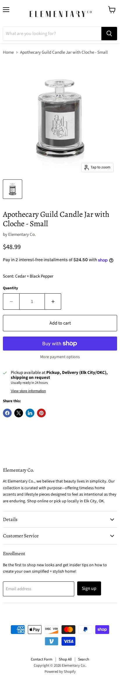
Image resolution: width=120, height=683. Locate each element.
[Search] (109, 33)
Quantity (10, 288)
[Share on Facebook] (7, 413)
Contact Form (41, 659)
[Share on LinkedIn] (30, 413)
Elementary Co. (22, 234)
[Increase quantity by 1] (53, 301)
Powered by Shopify (60, 671)
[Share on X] (18, 413)
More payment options (60, 357)
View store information (28, 391)
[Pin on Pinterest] (41, 413)
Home (8, 52)
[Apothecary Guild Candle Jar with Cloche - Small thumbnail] (12, 189)
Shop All (65, 659)
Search (83, 659)
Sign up (89, 588)
